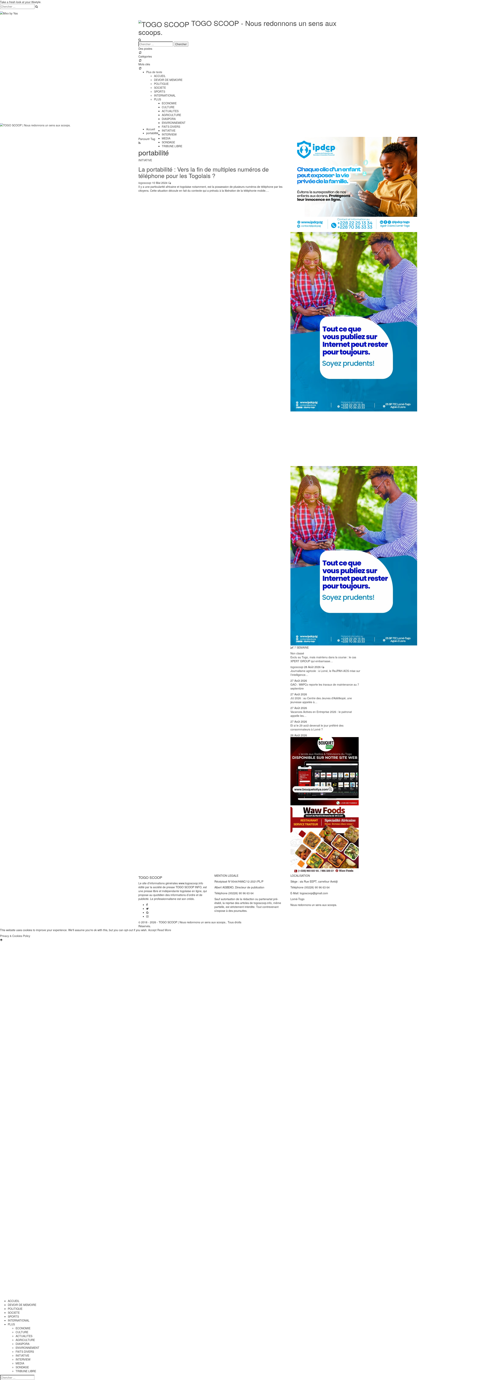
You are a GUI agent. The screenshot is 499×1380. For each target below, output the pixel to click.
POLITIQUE (161, 84)
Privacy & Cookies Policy (15, 936)
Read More (164, 930)
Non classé (297, 653)
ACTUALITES (170, 111)
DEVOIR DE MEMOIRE (168, 80)
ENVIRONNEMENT (27, 1348)
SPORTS (159, 91)
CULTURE (168, 107)
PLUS (157, 99)
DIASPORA (169, 119)
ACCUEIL (160, 76)
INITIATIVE (168, 130)
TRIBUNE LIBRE (172, 146)
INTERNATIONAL (165, 95)
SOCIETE (160, 88)
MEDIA (166, 138)
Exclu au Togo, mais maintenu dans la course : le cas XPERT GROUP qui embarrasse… (323, 659)
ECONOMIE (169, 103)
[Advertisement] (325, 438)
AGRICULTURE (171, 115)
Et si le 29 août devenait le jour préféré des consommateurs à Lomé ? (316, 727)
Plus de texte (154, 72)
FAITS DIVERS (25, 1351)
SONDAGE (168, 142)
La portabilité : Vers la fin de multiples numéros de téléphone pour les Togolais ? (203, 172)
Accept (152, 930)
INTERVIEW (169, 134)
